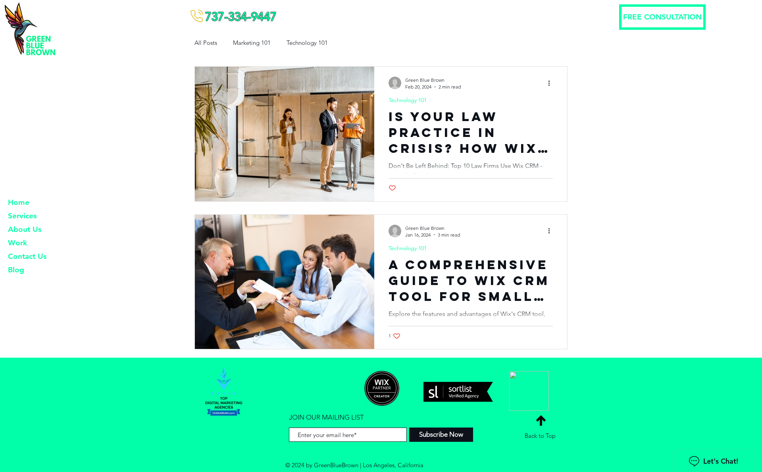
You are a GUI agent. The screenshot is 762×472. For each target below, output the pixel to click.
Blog (16, 269)
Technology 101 (307, 42)
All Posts (205, 42)
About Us (24, 229)
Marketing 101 (252, 42)
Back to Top (540, 435)
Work (17, 242)
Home (18, 202)
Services (22, 215)
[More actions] (551, 83)
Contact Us (27, 256)
